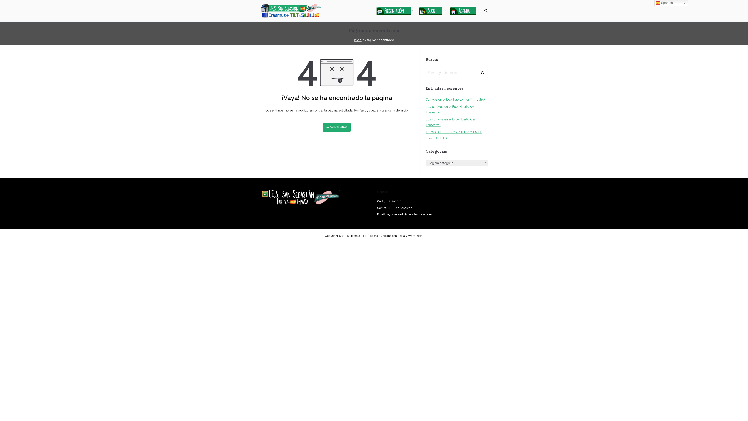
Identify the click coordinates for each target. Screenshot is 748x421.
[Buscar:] (457, 73)
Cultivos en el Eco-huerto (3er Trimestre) (455, 99)
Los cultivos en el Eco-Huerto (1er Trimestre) (450, 122)
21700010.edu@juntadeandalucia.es (409, 214)
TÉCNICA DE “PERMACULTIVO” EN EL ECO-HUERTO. (454, 135)
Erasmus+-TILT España (364, 235)
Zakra (401, 235)
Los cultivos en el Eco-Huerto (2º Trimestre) (450, 109)
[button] (413, 10)
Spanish (666, 2)
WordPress (415, 235)
